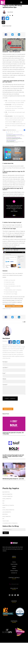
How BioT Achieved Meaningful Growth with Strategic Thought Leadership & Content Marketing (13, 456)
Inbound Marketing (7, 494)
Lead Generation (6, 512)
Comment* (5, 384)
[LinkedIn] (19, 34)
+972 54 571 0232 (14, 584)
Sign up (5, 532)
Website (4, 378)
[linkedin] (14, 342)
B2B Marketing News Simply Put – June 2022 (13, 478)
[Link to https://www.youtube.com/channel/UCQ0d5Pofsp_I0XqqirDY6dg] (18, 595)
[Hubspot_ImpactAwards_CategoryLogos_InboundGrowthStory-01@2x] (8, 608)
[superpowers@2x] (20, 628)
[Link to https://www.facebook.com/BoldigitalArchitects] (9, 595)
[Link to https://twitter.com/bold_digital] (15, 595)
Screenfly (14, 246)
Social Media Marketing (8, 509)
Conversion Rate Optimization (9, 523)
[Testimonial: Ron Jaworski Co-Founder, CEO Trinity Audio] (14, 424)
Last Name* (5, 367)
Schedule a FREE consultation (14, 306)
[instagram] (3, 22)
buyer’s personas (8, 90)
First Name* (5, 361)
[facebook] (3, 18)
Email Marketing (6, 516)
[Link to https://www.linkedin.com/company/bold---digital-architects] (12, 595)
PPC (3, 518)
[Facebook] (5, 34)
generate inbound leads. (15, 56)
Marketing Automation (8, 505)
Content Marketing (7, 496)
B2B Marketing (6, 492)
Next (23, 321)
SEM (3, 500)
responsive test (7, 246)
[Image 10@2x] (20, 608)
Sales (3, 507)
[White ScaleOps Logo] (7, 629)
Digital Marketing (6, 498)
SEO (3, 503)
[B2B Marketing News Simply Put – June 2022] (14, 470)
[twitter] (7, 18)
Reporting (5, 514)
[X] (12, 34)
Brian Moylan (18, 192)
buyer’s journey (7, 92)
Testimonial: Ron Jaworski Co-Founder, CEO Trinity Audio (13, 433)
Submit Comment (10, 398)
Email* (4, 373)
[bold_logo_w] (14, 541)
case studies (5, 521)
